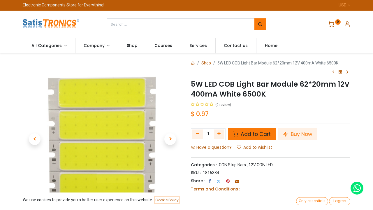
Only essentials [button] (312, 200)
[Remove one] (197, 134)
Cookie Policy (167, 199)
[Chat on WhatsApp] (357, 188)
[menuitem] (132, 45)
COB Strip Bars (232, 164)
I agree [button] (339, 200)
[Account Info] (347, 24)
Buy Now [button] (300, 134)
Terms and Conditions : (215, 189)
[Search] (260, 24)
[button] (35, 139)
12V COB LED (261, 164)
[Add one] (219, 134)
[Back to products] (340, 72)
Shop (206, 63)
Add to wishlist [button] (257, 147)
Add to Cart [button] (255, 134)
